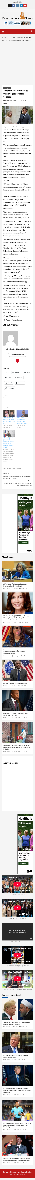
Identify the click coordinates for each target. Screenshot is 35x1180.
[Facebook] (13, 5)
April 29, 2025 (17, 717)
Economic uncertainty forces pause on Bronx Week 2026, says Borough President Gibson (15, 652)
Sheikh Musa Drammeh (11, 100)
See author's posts (17, 354)
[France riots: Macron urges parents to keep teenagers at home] (22, 413)
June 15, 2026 (16, 1026)
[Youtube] (25, 5)
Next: (18, 483)
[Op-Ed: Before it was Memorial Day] (17, 670)
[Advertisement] (17, 61)
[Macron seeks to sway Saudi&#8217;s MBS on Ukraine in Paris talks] (9, 413)
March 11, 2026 (17, 622)
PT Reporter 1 (8, 588)
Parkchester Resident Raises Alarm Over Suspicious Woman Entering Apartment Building (16, 747)
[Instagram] (17, 5)
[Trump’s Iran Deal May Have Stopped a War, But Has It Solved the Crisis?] (17, 1009)
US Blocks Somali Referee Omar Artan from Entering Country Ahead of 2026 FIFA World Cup (17, 1125)
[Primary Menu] (4, 31)
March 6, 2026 (17, 656)
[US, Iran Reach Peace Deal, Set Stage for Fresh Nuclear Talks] (17, 1042)
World (5, 1050)
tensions (19, 468)
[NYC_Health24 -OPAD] (25, 523)
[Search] (32, 31)
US (4, 1084)
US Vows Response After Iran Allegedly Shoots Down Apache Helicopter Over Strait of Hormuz (17, 1090)
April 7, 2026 (17, 588)
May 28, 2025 (17, 685)
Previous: (17, 476)
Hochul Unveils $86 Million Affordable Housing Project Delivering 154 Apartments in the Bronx (16, 618)
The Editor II (8, 1026)
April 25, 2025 (17, 751)
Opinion (6, 1017)
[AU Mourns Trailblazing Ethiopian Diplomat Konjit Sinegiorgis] (17, 571)
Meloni (14, 468)
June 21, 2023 (23, 100)
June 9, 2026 (16, 1094)
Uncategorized (7, 88)
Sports (5, 1118)
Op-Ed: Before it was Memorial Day (15, 683)
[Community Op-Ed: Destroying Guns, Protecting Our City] (17, 700)
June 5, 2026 (16, 1162)
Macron (9, 468)
